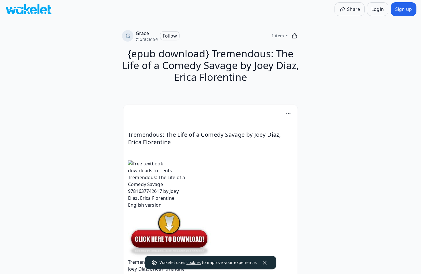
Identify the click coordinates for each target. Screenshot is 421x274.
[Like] (294, 35)
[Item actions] (288, 113)
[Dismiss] (264, 262)
